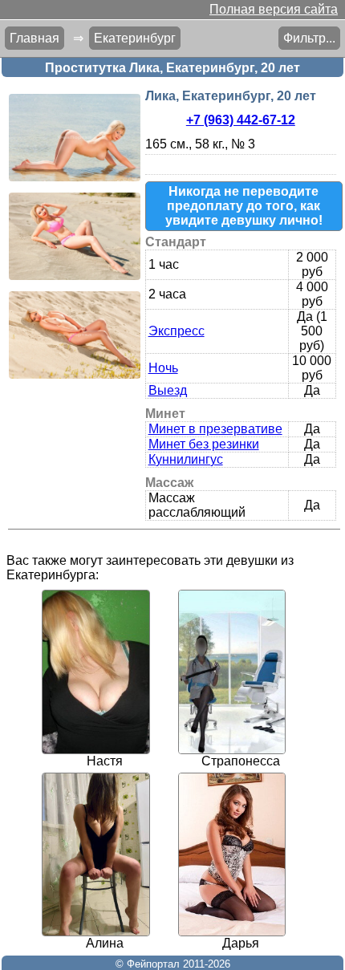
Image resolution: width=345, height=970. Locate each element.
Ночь (163, 368)
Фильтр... (309, 38)
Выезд (167, 390)
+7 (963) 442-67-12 (240, 120)
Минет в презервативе (215, 429)
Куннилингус (185, 459)
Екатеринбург (135, 38)
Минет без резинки (203, 444)
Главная (34, 38)
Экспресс (176, 331)
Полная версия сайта (273, 9)
